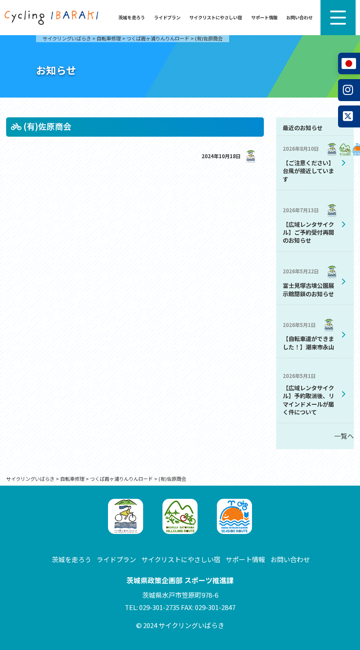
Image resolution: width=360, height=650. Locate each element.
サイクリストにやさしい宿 (215, 17)
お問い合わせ (299, 17)
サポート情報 (264, 17)
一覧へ (344, 435)
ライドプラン (167, 17)
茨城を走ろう (132, 17)
